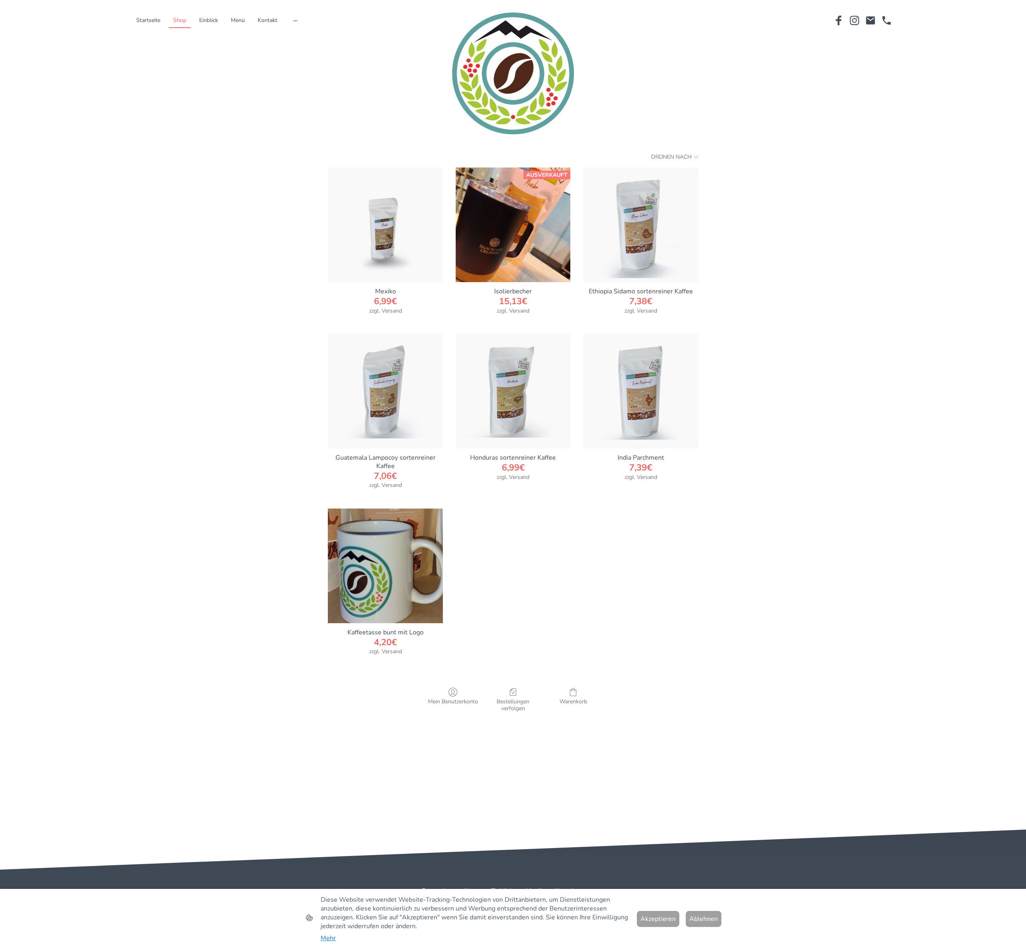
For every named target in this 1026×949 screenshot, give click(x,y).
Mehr (328, 938)
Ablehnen (703, 919)
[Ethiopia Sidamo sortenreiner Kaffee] (640, 225)
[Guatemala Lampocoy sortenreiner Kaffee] (385, 391)
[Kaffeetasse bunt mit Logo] (385, 566)
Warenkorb (573, 701)
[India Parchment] (640, 391)
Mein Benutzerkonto (453, 701)
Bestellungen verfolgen (513, 705)
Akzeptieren (658, 919)
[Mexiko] (385, 225)
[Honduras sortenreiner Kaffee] (513, 391)
